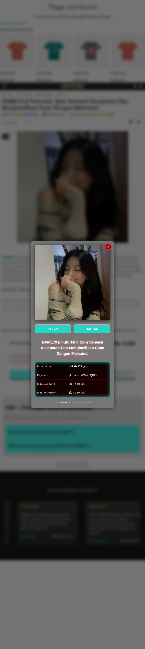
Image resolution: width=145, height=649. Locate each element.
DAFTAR (92, 329)
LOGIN (53, 329)
